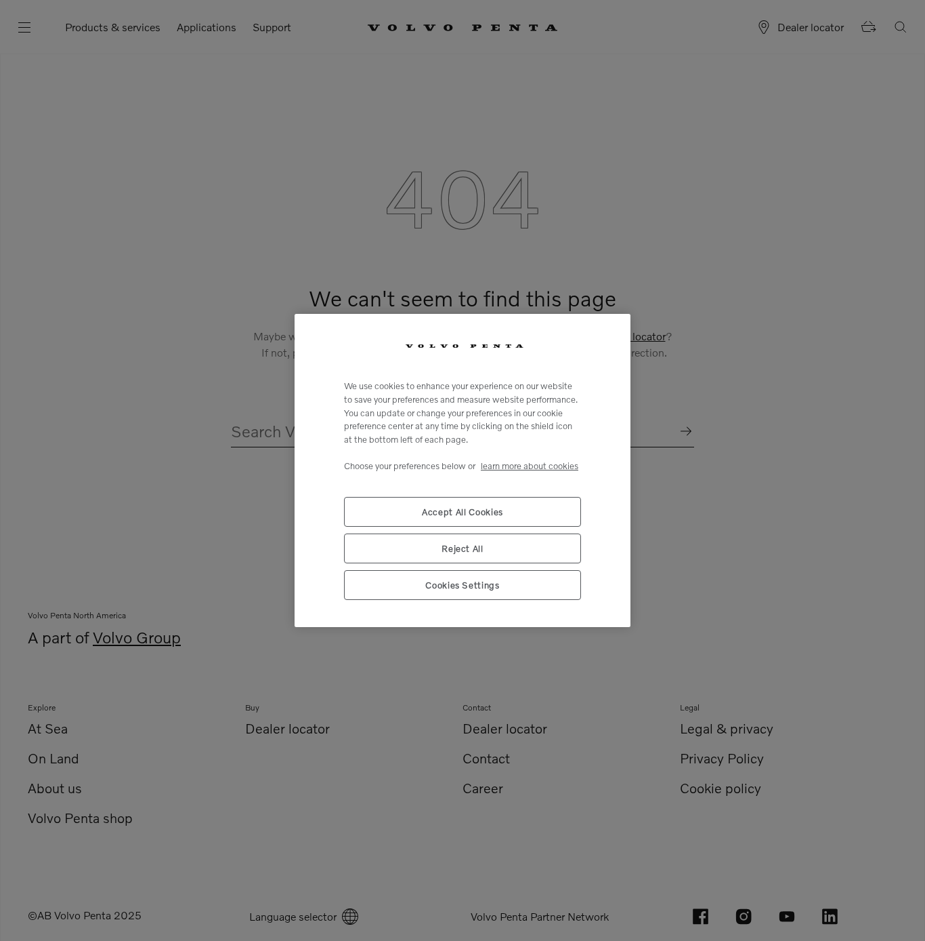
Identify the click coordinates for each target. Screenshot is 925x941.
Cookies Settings (462, 585)
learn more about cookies (529, 465)
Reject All (462, 548)
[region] (462, 470)
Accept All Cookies (462, 511)
